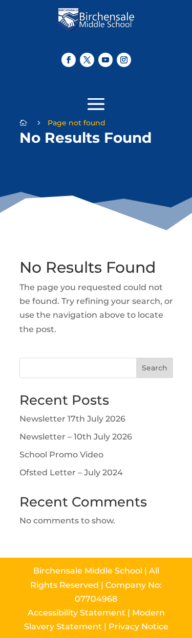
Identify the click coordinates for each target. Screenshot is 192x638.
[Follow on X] (87, 60)
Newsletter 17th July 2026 (72, 419)
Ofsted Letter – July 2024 (71, 472)
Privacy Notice (138, 626)
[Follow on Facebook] (68, 60)
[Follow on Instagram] (124, 60)
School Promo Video (61, 454)
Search (154, 367)
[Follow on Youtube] (105, 60)
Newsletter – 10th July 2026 (75, 437)
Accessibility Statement (80, 613)
